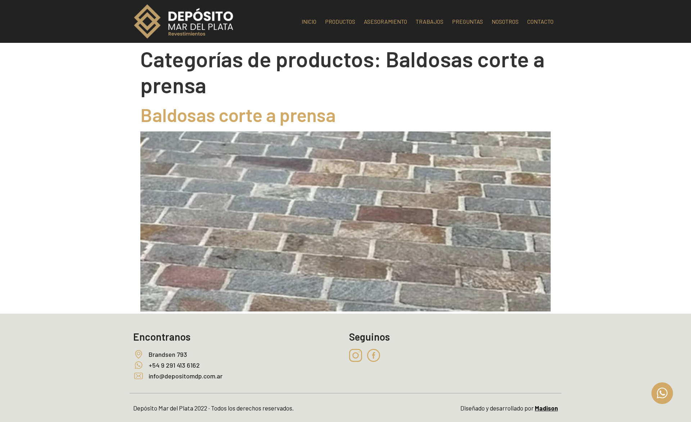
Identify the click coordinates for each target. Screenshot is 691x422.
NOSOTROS (505, 21)
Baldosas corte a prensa (238, 114)
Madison (546, 408)
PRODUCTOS (340, 21)
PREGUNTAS (467, 21)
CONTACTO (540, 21)
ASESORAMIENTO (385, 21)
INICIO (309, 21)
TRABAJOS (429, 21)
